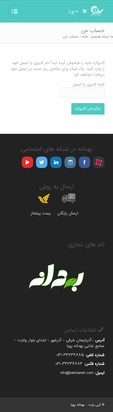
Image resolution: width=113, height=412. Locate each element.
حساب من (92, 31)
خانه (85, 37)
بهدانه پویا (77, 405)
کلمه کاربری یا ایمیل (88, 85)
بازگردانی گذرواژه (87, 109)
